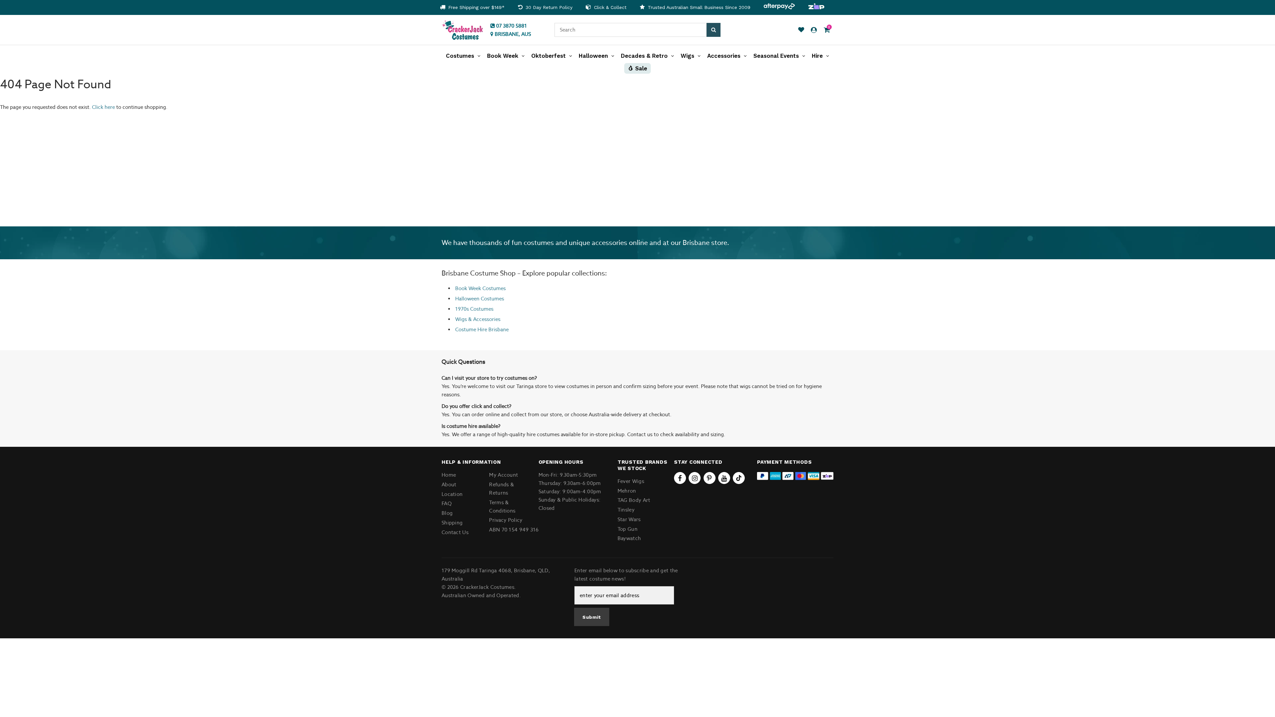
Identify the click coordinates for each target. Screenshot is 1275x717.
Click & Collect (609, 7)
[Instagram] (695, 478)
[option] (472, 7)
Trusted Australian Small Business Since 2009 (698, 7)
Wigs (461, 319)
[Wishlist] (801, 30)
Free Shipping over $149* (476, 7)
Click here (104, 107)
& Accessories (483, 319)
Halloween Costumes (479, 298)
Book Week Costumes (480, 288)
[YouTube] (724, 478)
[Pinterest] (710, 478)
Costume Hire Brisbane (482, 329)
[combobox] (630, 30)
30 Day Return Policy (548, 7)
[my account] (814, 30)
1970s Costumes (474, 309)
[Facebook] (680, 478)
